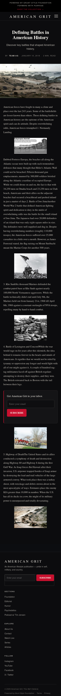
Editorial (8, 601)
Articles (8, 647)
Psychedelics (10, 610)
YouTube (8, 665)
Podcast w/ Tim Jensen (15, 614)
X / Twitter (9, 674)
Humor (8, 605)
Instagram (9, 661)
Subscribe (16, 413)
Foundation (10, 596)
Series (7, 642)
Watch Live (9, 638)
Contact (8, 633)
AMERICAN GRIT (31, 16)
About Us (9, 629)
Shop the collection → (30, 9)
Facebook (9, 670)
